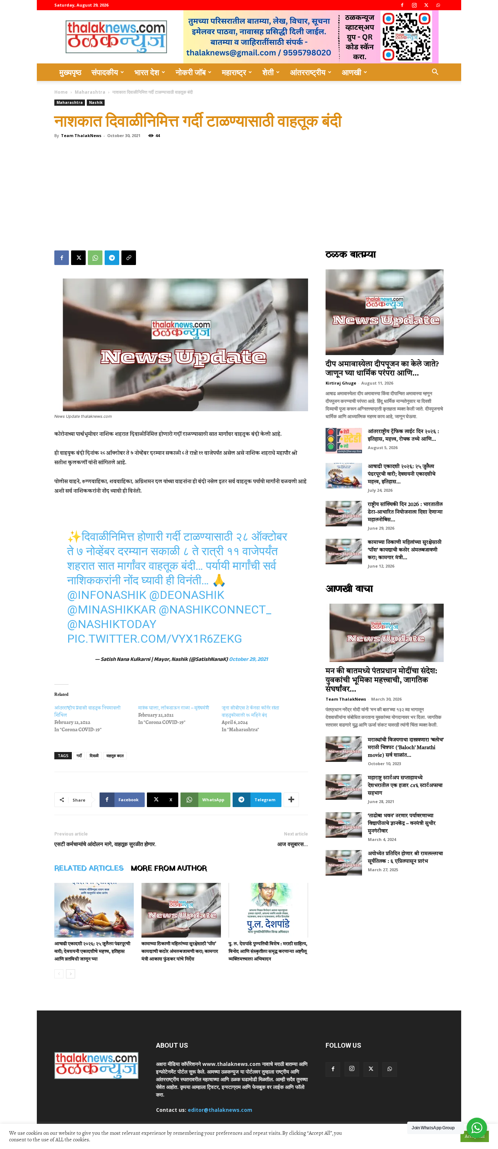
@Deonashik (186, 595)
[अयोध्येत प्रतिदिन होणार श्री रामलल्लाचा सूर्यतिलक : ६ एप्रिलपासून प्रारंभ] (344, 863)
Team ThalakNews (81, 135)
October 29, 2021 (248, 660)
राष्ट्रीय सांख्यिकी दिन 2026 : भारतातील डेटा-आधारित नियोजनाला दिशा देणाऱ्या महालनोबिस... (405, 512)
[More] (291, 799)
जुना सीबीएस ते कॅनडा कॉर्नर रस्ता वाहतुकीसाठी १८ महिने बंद (250, 711)
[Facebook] (402, 5)
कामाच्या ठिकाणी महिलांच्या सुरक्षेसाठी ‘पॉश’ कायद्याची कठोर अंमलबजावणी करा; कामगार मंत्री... (404, 550)
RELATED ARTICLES (89, 868)
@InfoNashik (106, 595)
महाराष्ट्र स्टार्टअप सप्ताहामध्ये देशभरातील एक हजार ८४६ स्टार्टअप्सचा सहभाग (405, 785)
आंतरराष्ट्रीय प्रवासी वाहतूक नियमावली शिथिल (87, 711)
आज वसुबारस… (292, 844)
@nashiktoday (111, 624)
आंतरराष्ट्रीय (308, 72)
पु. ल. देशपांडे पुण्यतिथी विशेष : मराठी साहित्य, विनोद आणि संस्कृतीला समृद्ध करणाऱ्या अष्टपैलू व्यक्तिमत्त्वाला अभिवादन (268, 952)
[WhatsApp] (438, 5)
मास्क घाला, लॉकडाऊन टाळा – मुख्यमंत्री (173, 708)
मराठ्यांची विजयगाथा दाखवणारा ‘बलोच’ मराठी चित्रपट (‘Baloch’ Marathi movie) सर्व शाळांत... (406, 747)
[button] (435, 72)
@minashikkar (111, 609)
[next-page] (70, 973)
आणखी (351, 72)
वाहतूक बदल (115, 755)
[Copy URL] (128, 257)
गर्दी (79, 755)
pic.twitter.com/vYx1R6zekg (154, 639)
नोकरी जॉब (191, 72)
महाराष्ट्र (234, 72)
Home (61, 92)
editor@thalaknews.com (220, 1109)
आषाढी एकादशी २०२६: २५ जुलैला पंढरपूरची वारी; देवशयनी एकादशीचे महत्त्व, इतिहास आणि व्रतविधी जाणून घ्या (92, 952)
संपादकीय (105, 72)
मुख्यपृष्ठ (70, 72)
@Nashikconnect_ (215, 609)
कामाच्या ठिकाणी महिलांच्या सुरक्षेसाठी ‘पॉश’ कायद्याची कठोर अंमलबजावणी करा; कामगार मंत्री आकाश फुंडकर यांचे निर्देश (179, 952)
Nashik (95, 102)
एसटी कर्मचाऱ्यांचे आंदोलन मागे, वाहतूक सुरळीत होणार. (105, 844)
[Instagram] (414, 5)
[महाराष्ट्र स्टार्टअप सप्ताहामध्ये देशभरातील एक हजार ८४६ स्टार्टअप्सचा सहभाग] (344, 787)
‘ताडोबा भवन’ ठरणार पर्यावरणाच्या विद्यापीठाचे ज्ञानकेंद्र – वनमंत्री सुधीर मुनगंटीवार (402, 823)
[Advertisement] (249, 196)
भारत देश (147, 72)
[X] (426, 5)
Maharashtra (90, 92)
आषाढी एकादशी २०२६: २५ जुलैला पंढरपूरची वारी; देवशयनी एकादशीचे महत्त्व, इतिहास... (401, 474)
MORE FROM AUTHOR (169, 868)
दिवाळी (94, 755)
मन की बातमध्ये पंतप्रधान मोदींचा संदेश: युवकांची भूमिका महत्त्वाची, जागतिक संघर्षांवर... (381, 680)
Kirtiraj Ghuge (341, 383)
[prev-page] (58, 973)
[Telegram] (112, 257)
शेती (268, 72)
